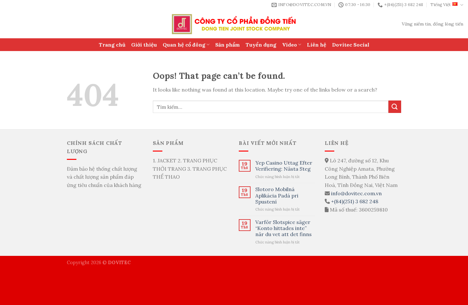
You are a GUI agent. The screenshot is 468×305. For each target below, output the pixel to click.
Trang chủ (112, 44)
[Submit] (394, 106)
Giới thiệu (144, 44)
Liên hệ (316, 44)
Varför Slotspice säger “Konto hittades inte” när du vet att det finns (283, 228)
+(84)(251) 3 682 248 (354, 201)
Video (289, 44)
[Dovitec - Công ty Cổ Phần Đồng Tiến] (234, 24)
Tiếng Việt (440, 4)
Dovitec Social (350, 44)
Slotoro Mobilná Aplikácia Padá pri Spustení (276, 195)
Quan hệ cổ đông (184, 44)
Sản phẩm (227, 44)
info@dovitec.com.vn (356, 193)
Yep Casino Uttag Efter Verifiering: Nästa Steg (283, 166)
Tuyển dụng (260, 44)
